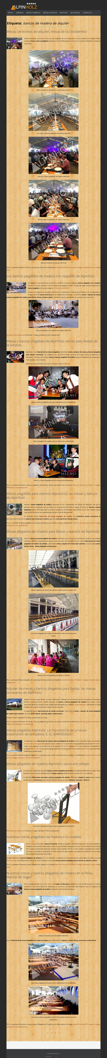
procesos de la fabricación (33, 744)
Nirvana (53, 1056)
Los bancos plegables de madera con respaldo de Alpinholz (50, 276)
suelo (84, 773)
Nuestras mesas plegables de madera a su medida (44, 837)
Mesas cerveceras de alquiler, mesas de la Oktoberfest (47, 31)
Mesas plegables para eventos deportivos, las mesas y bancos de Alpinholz (52, 495)
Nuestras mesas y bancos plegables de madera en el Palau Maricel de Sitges (50, 875)
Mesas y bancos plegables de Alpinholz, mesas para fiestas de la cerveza (52, 343)
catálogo (33, 844)
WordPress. (59, 1056)
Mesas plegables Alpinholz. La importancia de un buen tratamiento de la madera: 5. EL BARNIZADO (47, 732)
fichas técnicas (11, 860)
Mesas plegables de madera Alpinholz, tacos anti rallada (48, 764)
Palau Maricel (48, 884)
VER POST (96, 744)
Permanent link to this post (15, 335)
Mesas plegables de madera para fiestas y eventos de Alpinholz (53, 531)
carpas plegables (80, 705)
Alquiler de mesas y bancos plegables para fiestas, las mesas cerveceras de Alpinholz (51, 690)
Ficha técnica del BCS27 (62, 288)
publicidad (66, 364)
